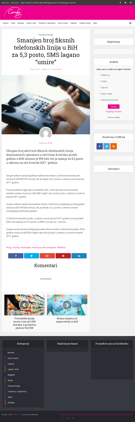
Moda (13, 23)
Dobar (104, 81)
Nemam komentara (109, 100)
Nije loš (104, 87)
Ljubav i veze (31, 23)
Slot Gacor (15, 2)
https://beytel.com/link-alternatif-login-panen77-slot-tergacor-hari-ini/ (48, 2)
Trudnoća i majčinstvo (47, 23)
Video (95, 23)
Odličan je (105, 75)
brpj (10, 247)
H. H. (49, 69)
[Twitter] (106, 146)
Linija (17, 247)
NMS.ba (16, 414)
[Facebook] (100, 146)
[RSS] (113, 146)
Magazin (73, 23)
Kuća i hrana (63, 23)
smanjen (27, 247)
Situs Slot (5, 2)
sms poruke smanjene (45, 247)
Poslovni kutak (85, 23)
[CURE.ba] (13, 12)
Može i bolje (106, 93)
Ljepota (5, 23)
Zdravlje (20, 23)
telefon (62, 247)
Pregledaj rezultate (114, 111)
